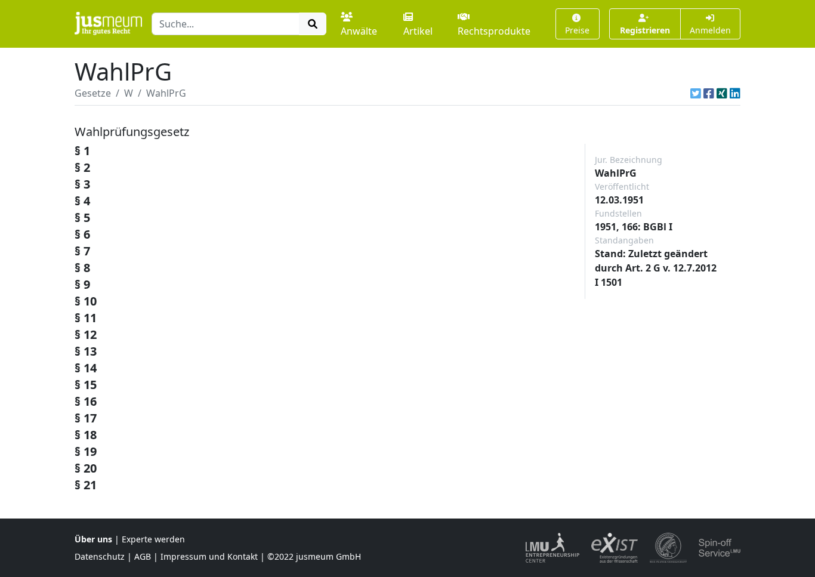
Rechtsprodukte (494, 31)
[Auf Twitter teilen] (695, 93)
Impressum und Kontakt (209, 556)
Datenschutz (100, 556)
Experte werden (153, 539)
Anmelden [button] (710, 30)
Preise (577, 30)
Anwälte (359, 31)
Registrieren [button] (645, 30)
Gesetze (93, 93)
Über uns (93, 539)
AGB (142, 556)
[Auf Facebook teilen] (708, 93)
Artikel (418, 31)
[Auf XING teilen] (722, 93)
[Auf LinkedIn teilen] (735, 93)
